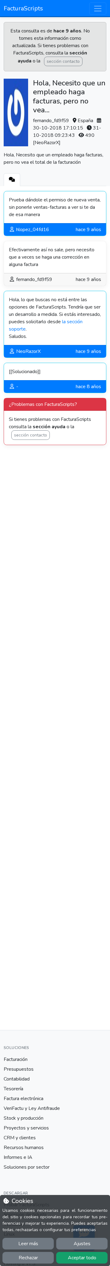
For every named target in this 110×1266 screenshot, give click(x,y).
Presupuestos (19, 1069)
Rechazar (28, 1257)
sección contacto (63, 61)
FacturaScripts (23, 8)
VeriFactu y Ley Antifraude (32, 1108)
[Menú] (97, 8)
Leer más (28, 1243)
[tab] (12, 179)
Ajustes (82, 1243)
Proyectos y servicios (26, 1128)
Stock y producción (23, 1118)
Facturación (16, 1059)
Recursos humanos (24, 1147)
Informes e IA (18, 1157)
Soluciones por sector (27, 1167)
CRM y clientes (20, 1137)
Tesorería (13, 1088)
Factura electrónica (23, 1098)
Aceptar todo (82, 1257)
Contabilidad (17, 1079)
